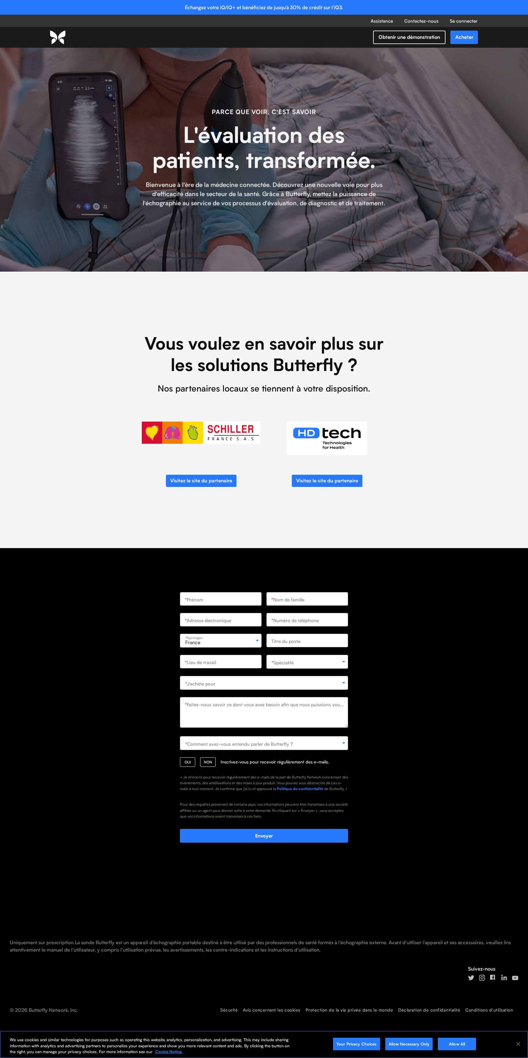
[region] (264, 1044)
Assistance (382, 21)
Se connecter (464, 21)
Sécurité (229, 1009)
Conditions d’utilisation (489, 1009)
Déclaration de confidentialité (429, 1009)
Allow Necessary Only (409, 1043)
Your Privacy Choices (356, 1043)
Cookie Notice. (168, 1051)
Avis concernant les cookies (271, 1009)
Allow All (457, 1043)
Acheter (464, 37)
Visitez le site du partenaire (201, 481)
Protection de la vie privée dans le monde (349, 1009)
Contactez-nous (421, 21)
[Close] (518, 1044)
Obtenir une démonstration (409, 37)
